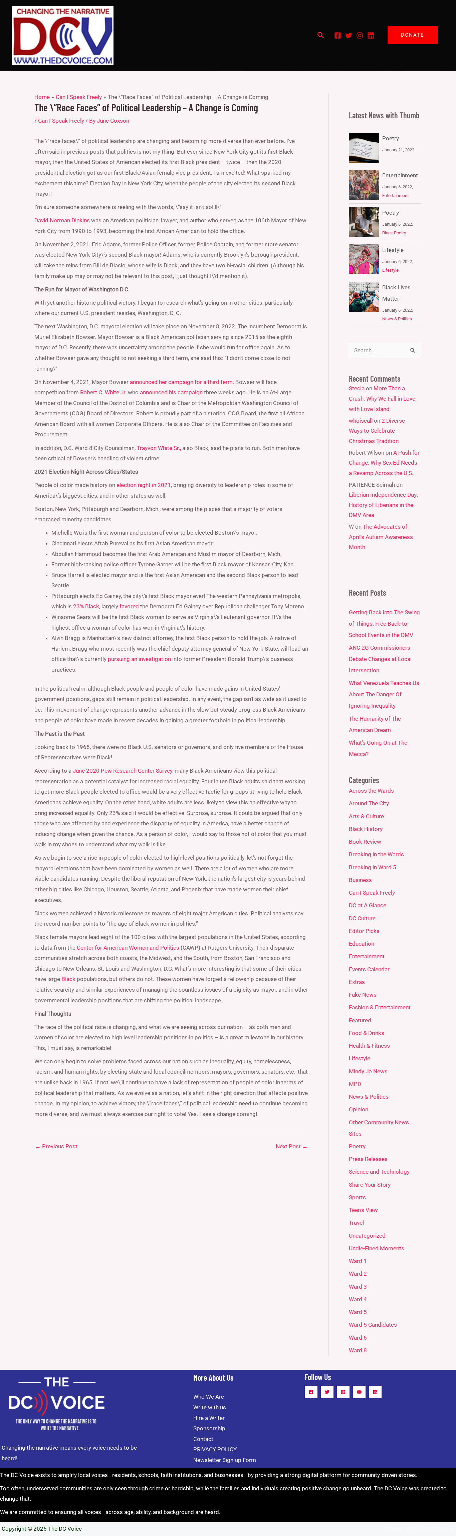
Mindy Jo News (368, 1071)
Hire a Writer (209, 1418)
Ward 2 (358, 1273)
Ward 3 (358, 1286)
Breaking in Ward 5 (372, 867)
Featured (360, 1020)
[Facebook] (337, 35)
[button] (320, 35)
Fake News (363, 994)
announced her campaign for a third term (181, 382)
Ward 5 (358, 1312)
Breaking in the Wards (376, 854)
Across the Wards (371, 790)
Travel (356, 1222)
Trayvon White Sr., (159, 448)
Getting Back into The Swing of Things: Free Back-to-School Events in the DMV (384, 623)
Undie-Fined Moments (376, 1248)
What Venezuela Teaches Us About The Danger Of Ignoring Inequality (384, 694)
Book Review (365, 841)
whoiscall (361, 420)
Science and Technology (379, 1171)
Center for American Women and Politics (128, 947)
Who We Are (208, 1396)
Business (360, 880)
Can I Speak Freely (61, 120)
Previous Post (56, 1146)
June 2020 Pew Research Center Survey (122, 770)
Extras (357, 982)
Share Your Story (370, 1184)
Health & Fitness (369, 1045)
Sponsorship (209, 1428)
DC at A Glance (367, 905)
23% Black (86, 606)
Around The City (369, 803)
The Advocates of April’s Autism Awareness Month (381, 536)
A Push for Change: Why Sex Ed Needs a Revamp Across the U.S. (384, 462)
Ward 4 (358, 1299)
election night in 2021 (144, 485)
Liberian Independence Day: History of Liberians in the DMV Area (383, 504)
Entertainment (400, 175)
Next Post (292, 1146)
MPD (355, 1084)
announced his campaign (171, 392)
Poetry (390, 138)
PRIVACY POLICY (215, 1449)
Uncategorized (367, 1235)
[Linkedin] (370, 35)
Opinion (358, 1109)
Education (361, 943)
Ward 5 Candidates (373, 1324)
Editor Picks (364, 931)
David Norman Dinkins (62, 220)
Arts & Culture (366, 816)
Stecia (357, 388)
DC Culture (362, 918)
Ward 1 (358, 1261)
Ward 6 (358, 1337)
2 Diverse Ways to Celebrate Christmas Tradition (377, 430)
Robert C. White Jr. (103, 392)
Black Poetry (394, 232)
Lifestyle (393, 250)
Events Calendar (369, 969)
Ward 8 (358, 1350)
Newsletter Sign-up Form (224, 1460)
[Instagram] (359, 35)
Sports (357, 1197)
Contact (203, 1439)
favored (129, 606)
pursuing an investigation (139, 659)
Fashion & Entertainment (380, 1007)
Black (68, 979)
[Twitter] (348, 35)
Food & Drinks (366, 1033)
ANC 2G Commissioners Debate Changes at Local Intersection (380, 659)
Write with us (209, 1407)
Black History (366, 829)
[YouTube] (359, 1392)
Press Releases (368, 1159)
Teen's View (363, 1210)
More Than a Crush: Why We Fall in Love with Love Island (382, 398)
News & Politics (397, 318)
